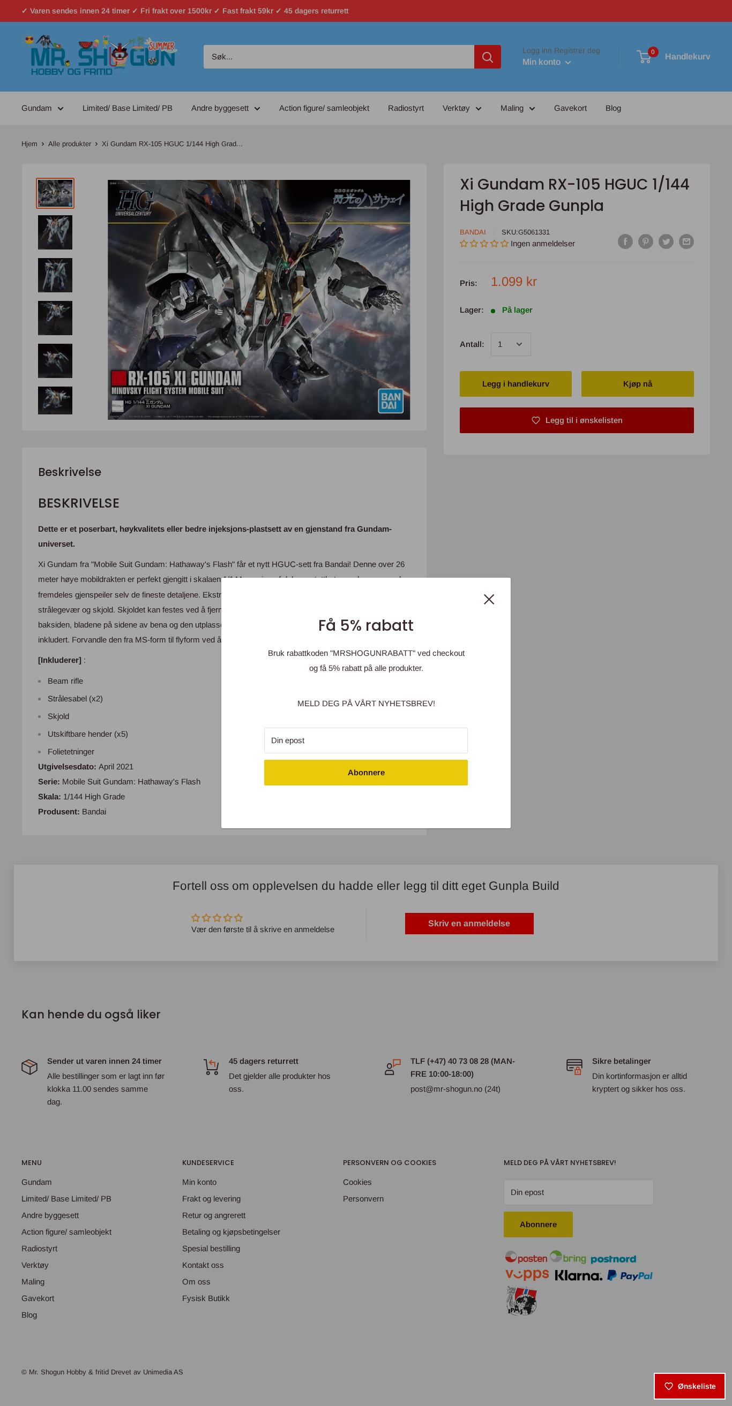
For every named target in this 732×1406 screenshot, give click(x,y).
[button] (196, 1306)
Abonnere (366, 772)
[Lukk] (489, 598)
